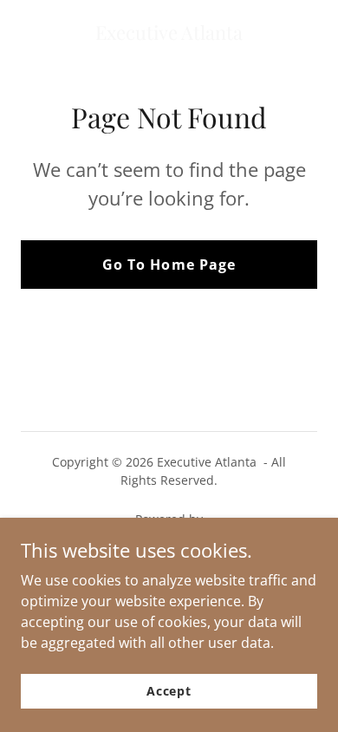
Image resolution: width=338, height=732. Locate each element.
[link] (169, 34)
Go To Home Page (168, 264)
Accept (169, 691)
